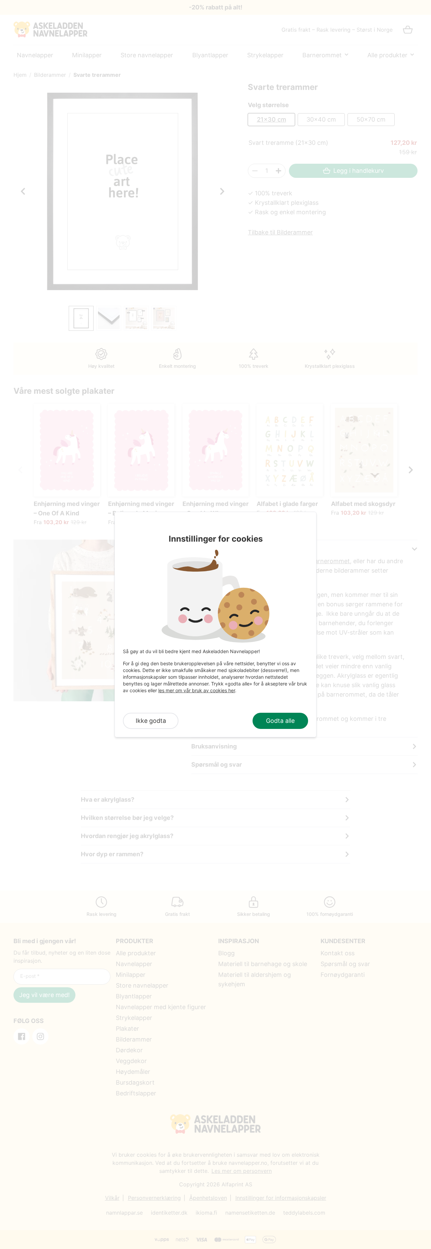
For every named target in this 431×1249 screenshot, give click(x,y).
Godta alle (280, 720)
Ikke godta (151, 720)
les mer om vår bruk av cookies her (196, 690)
